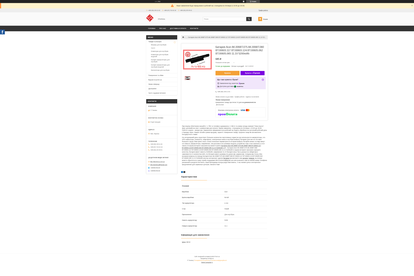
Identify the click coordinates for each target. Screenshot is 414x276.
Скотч (153, 48)
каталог (245, 158)
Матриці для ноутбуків (158, 45)
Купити (227, 73)
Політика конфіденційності (218, 260)
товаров (251, 158)
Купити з (248, 73)
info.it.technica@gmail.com (158, 165)
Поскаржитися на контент (201, 260)
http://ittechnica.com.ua (157, 161)
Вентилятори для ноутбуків (160, 70)
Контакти (194, 28)
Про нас (162, 28)
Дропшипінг (152, 88)
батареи (226, 158)
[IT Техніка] (150, 23)
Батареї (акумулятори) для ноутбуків (160, 60)
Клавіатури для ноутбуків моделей (159, 55)
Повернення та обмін (155, 75)
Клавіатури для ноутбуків (159, 51)
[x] (184, 172)
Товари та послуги (154, 41)
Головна (151, 28)
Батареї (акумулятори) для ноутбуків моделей (160, 66)
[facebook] (182, 172)
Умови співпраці (153, 84)
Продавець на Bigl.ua (207, 258)
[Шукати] (249, 19)
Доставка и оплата (178, 28)
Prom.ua (217, 256)
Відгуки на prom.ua (155, 80)
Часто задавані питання (157, 93)
